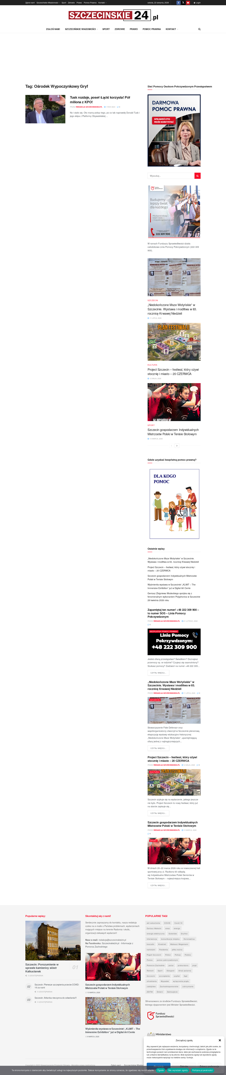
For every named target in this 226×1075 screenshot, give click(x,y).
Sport (64, 2)
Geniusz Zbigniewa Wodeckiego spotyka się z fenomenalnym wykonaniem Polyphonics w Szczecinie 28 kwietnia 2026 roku (174, 597)
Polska (188, 954)
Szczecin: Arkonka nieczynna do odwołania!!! (56, 997)
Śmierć (160, 992)
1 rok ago (110, 107)
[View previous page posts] (171, 445)
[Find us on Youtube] (188, 2)
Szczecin (153, 300)
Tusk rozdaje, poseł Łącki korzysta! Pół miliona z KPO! (100, 99)
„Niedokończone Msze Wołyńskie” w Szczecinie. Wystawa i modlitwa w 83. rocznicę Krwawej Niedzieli (172, 309)
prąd (194, 965)
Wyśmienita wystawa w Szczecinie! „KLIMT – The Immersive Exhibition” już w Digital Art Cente (112, 1030)
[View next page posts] (177, 445)
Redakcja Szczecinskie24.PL (89, 107)
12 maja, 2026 (189, 765)
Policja (178, 954)
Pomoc (150, 960)
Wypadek (165, 981)
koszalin (150, 944)
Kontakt (101, 2)
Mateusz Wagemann (179, 944)
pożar (171, 965)
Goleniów (173, 933)
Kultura (152, 365)
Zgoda (160, 1070)
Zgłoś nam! (30, 2)
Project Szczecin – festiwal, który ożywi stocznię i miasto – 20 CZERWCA (173, 371)
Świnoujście (172, 992)
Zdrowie (71, 2)
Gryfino (184, 933)
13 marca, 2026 (189, 830)
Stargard (170, 970)
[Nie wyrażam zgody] (222, 1070)
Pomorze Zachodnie (156, 965)
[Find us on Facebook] (178, 2)
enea (167, 928)
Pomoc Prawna (90, 2)
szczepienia (164, 976)
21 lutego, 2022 (190, 621)
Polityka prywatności (202, 1070)
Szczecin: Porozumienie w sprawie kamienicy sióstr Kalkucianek (41, 967)
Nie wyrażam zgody (178, 1070)
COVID (167, 923)
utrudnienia (152, 981)
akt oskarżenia (153, 923)
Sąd (185, 976)
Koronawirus (189, 939)
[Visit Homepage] (113, 15)
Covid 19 (178, 923)
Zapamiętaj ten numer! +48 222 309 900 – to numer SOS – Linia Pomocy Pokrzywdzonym (173, 613)
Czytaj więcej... (160, 672)
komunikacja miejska (170, 939)
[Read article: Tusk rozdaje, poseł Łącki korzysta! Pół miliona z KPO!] (45, 109)
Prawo (79, 2)
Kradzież (162, 944)
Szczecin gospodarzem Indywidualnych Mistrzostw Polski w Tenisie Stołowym (173, 431)
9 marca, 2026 (93, 1036)
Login (198, 2)
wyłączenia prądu (181, 981)
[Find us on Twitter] (183, 2)
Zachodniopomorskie (169, 986)
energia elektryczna (156, 933)
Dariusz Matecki (154, 928)
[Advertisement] (113, 56)
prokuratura (183, 965)
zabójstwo (151, 986)
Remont (150, 970)
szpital (177, 976)
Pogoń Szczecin (154, 954)
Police (168, 954)
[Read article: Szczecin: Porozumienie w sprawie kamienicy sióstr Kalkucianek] (53, 940)
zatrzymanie (187, 986)
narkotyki (151, 949)
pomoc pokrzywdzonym (167, 960)
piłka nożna (177, 949)
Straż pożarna (184, 970)
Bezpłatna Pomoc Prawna (164, 631)
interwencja (152, 939)
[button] (219, 1040)
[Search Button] (199, 29)
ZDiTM (150, 992)
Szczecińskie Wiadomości (47, 2)
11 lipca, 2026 (189, 693)
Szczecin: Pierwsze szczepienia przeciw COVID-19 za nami (57, 986)
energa (177, 928)
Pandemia (163, 949)
